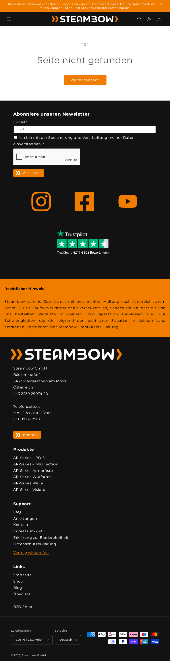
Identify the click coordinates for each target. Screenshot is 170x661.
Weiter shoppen (85, 80)
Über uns (22, 594)
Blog (17, 588)
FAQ (17, 512)
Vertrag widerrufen (31, 553)
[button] (9, 19)
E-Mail (20, 122)
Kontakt (30, 435)
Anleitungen (25, 518)
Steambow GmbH (34, 655)
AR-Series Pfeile (28, 483)
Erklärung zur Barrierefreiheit (41, 537)
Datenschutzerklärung (34, 544)
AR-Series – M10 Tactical (35, 464)
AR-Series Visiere (29, 490)
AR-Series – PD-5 (29, 458)
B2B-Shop (22, 607)
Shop (18, 581)
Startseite (22, 575)
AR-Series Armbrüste (33, 471)
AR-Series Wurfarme (32, 477)
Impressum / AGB (29, 531)
